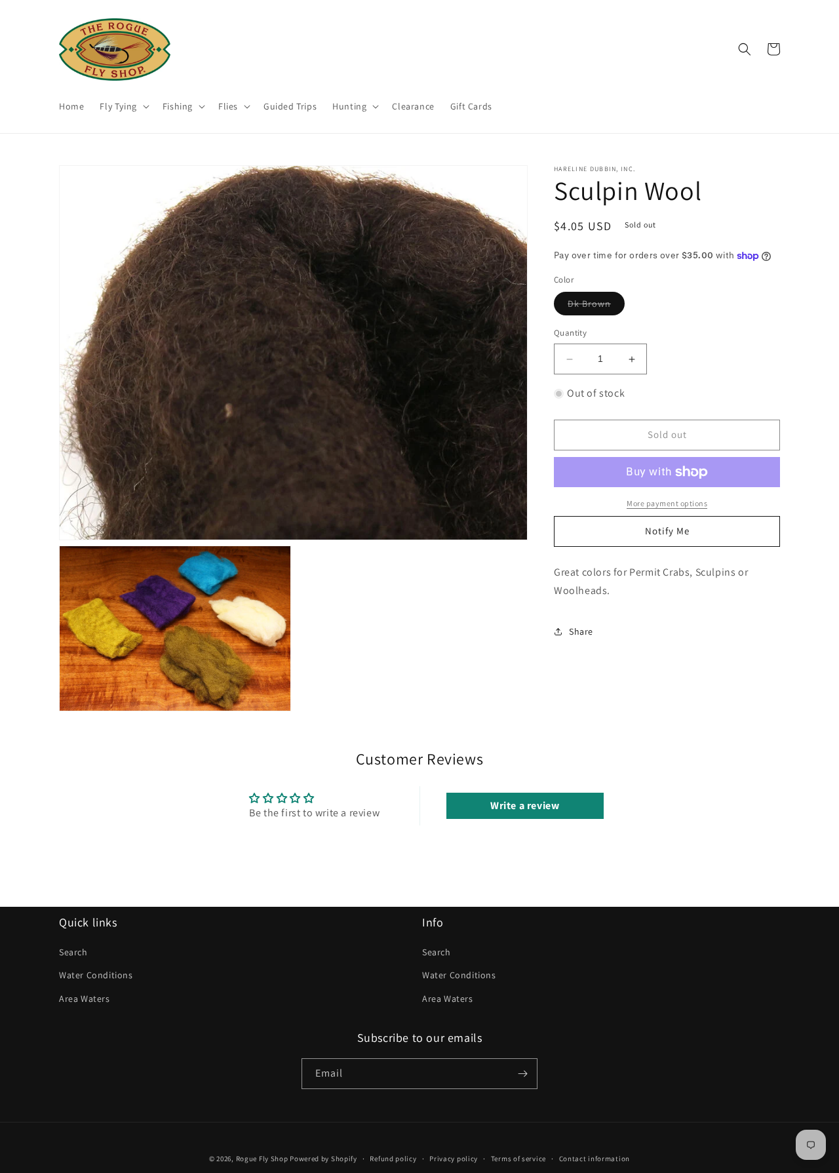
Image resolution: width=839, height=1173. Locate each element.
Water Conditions (96, 975)
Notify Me (667, 531)
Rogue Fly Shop (262, 1158)
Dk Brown (596, 307)
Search (73, 952)
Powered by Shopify (323, 1158)
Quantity (570, 333)
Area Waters (84, 998)
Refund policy (393, 1158)
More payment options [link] (667, 503)
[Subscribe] (522, 1073)
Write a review (524, 805)
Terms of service (518, 1158)
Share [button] (581, 631)
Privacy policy (453, 1158)
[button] (123, 106)
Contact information (594, 1158)
